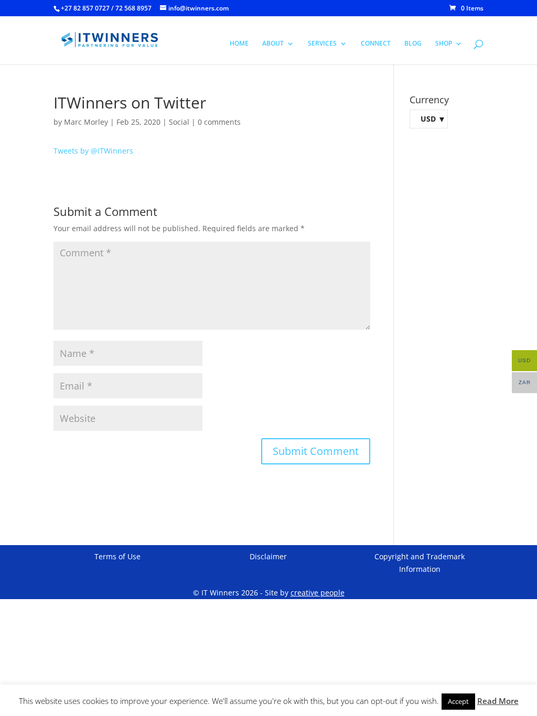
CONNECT (376, 44)
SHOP (443, 44)
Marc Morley (86, 122)
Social (179, 122)
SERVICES (322, 44)
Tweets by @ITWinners (93, 151)
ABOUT (273, 44)
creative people (318, 593)
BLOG (413, 44)
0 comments (219, 122)
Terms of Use (117, 556)
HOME (239, 44)
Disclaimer (268, 556)
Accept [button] (458, 701)
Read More (498, 701)
